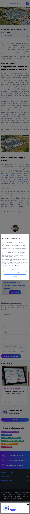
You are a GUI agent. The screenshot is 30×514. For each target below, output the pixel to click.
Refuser (15, 276)
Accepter (15, 269)
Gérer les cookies (15, 273)
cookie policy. (15, 265)
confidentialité (6, 265)
